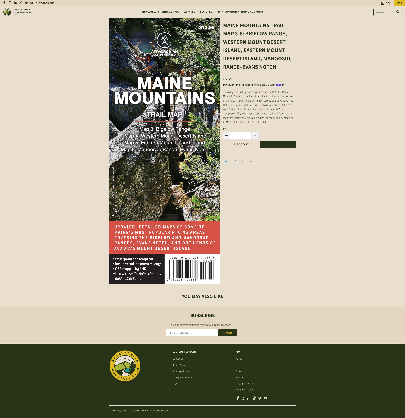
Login (388, 3)
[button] (172, 12)
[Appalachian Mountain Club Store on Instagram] (9, 3)
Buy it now (278, 144)
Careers (239, 364)
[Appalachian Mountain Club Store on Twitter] (26, 3)
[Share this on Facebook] (234, 161)
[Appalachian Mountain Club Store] (17, 12)
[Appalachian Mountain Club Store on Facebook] (4, 3)
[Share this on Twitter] (226, 161)
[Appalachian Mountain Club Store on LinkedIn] (15, 3)
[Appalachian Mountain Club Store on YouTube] (31, 3)
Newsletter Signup (244, 389)
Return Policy (178, 364)
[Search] (398, 12)
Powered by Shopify (158, 410)
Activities (240, 377)
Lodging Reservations (246, 383)
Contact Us (177, 358)
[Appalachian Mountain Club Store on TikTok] (20, 3)
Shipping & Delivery (181, 371)
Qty (224, 129)
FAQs (174, 383)
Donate (239, 371)
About (239, 358)
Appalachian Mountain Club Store (132, 410)
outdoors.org (45, 3)
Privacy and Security (182, 377)
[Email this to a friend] (251, 161)
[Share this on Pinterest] (243, 161)
